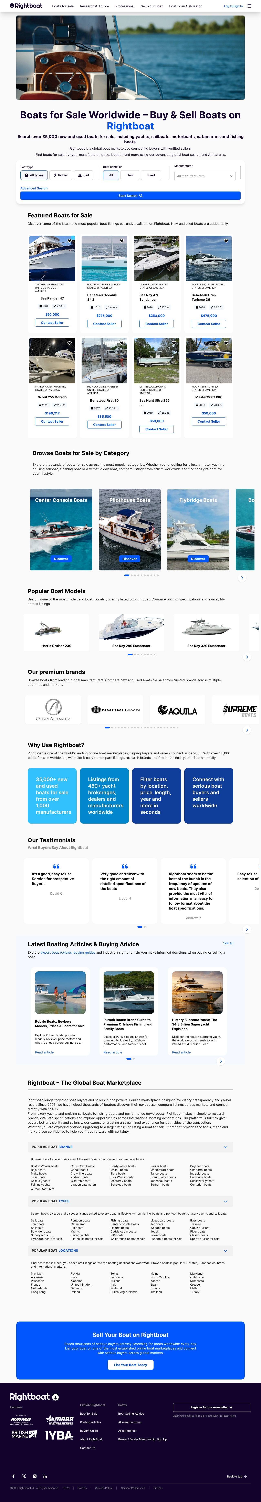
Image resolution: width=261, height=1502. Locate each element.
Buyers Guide (89, 1430)
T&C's (65, 1488)
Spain (154, 1284)
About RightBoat (91, 1439)
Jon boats (37, 1224)
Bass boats (197, 1220)
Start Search (128, 196)
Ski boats (77, 1227)
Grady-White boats (123, 1166)
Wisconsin (37, 1281)
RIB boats (117, 1235)
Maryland (196, 1273)
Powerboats (158, 1235)
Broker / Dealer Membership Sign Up (142, 1439)
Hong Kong (38, 1292)
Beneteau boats (121, 1184)
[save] (69, 241)
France (35, 1284)
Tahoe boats (158, 1173)
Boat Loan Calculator (185, 6)
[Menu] (249, 6)
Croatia (155, 1288)
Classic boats (199, 1235)
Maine (154, 1273)
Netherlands (39, 1288)
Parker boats (159, 1166)
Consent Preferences (133, 1488)
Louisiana (117, 1277)
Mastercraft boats (162, 1169)
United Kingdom (81, 1284)
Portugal (116, 1288)
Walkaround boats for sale (128, 1238)
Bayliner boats (199, 1166)
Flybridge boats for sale (47, 1238)
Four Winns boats (122, 1177)
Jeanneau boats (161, 1180)
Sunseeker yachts (202, 1180)
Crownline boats (81, 1173)
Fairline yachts (40, 1184)
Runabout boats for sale (166, 1238)
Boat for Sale (88, 1413)
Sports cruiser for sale (204, 1238)
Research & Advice (94, 6)
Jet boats (156, 1224)
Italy (113, 1284)
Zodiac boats (79, 1177)
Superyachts (39, 1235)
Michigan (37, 1273)
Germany (77, 1288)
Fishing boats (119, 1220)
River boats (197, 1231)
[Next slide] (242, 578)
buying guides (84, 952)
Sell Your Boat (152, 6)
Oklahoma (197, 1277)
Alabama (76, 1281)
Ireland (75, 1292)
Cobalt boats (79, 1169)
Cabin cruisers (199, 1227)
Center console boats (125, 1224)
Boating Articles (90, 1422)
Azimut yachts (40, 1180)
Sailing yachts (80, 1235)
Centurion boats (200, 1184)
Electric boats (120, 1227)
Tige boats (38, 1177)
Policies (82, 1488)
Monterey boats (121, 1180)
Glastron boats (80, 1180)
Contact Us (87, 1448)
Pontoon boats (80, 1220)
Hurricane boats (200, 1177)
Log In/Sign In (233, 6)
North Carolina (160, 1277)
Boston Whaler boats (45, 1166)
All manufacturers (42, 1189)
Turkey (194, 1292)
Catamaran (78, 1224)
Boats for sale (63, 6)
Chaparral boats (201, 1169)
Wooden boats (160, 1227)
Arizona (116, 1281)
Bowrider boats (41, 1231)
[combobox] (205, 176)
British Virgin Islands (124, 1292)
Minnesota (197, 1281)
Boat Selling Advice (131, 1413)
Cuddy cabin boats (123, 1231)
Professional (124, 6)
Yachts (75, 1231)
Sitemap (158, 1488)
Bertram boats (159, 1184)
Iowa (74, 1277)
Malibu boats (119, 1169)
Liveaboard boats (162, 1220)
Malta (194, 1288)
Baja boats (38, 1169)
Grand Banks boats (163, 1177)
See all (228, 943)
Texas (114, 1273)
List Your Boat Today (130, 1365)
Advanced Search (34, 188)
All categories (127, 1430)
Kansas (155, 1281)
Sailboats (37, 1220)
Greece (195, 1284)
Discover (61, 559)
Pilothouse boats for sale (87, 1238)
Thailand (156, 1292)
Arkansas (37, 1277)
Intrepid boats (199, 1173)
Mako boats (39, 1173)
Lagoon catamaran (83, 1184)
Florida (75, 1273)
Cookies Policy (103, 1488)
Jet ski (154, 1231)
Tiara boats (118, 1173)
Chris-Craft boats (82, 1166)
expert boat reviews (56, 952)
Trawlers (195, 1224)
